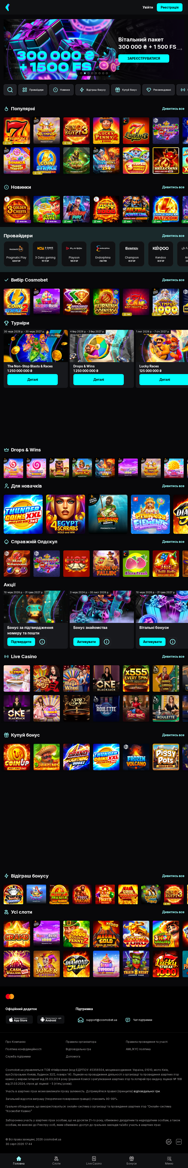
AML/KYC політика (138, 1049)
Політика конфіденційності (23, 1049)
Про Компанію (16, 1041)
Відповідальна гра (78, 1049)
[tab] (81, 73)
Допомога (73, 1056)
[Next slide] (179, 49)
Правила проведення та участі (147, 1041)
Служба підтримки (18, 1056)
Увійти (148, 7)
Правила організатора (81, 1041)
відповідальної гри (147, 1091)
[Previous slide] (8, 49)
